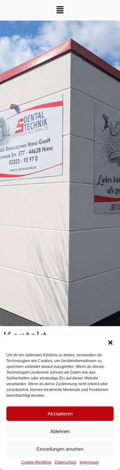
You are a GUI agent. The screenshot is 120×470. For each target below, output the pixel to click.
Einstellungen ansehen (60, 449)
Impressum (89, 462)
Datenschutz (65, 462)
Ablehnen (60, 431)
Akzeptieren (60, 413)
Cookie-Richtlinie (36, 462)
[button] (110, 342)
